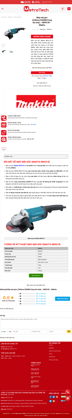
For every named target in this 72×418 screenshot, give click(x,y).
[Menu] (2, 8)
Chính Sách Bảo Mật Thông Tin (35, 386)
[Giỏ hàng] (62, 8)
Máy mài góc (17, 17)
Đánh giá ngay (62, 299)
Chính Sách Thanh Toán (35, 377)
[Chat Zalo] (67, 398)
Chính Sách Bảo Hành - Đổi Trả (35, 373)
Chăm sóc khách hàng (54, 351)
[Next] (26, 33)
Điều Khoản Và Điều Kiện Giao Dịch (35, 382)
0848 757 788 (47, 76)
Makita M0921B (19, 165)
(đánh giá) (43, 29)
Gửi (69, 331)
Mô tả (4, 149)
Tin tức (50, 354)
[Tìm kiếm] (68, 8)
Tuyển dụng (52, 356)
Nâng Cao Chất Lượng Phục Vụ (35, 369)
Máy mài (10, 17)
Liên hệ (51, 345)
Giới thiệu (51, 348)
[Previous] (4, 33)
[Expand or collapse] (66, 156)
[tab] (4, 150)
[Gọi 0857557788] (67, 391)
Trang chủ (3, 17)
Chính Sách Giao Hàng (35, 365)
